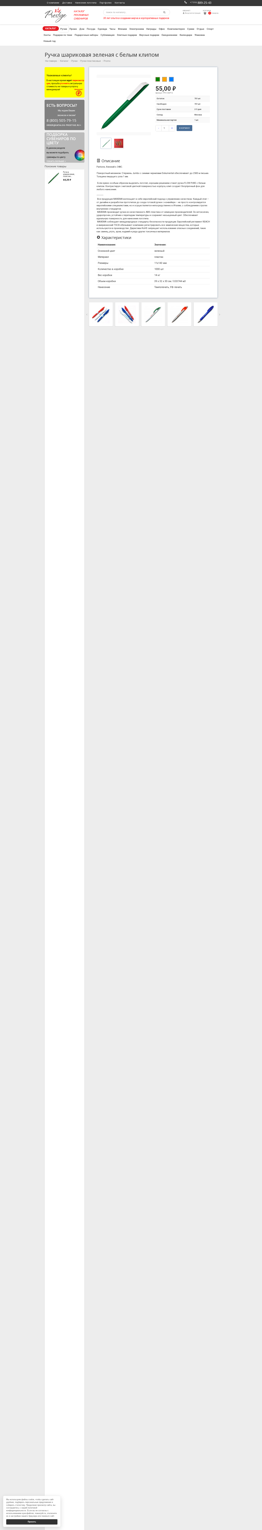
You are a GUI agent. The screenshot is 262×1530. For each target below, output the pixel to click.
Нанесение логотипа (85, 2)
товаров (210, 12)
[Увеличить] (101, 314)
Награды (151, 29)
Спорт (210, 29)
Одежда (102, 29)
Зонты (47, 35)
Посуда (91, 29)
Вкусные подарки (149, 35)
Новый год (50, 41)
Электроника (136, 29)
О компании (53, 2)
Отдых (200, 29)
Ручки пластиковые (90, 61)
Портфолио (105, 2)
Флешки (122, 29)
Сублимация (107, 35)
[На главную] (56, 15)
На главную (51, 61)
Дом (81, 29)
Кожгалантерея (176, 29)
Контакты (120, 2)
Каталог (50, 28)
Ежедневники (169, 35)
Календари (186, 35)
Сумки (190, 29)
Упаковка (200, 35)
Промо (73, 29)
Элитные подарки (127, 35)
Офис (162, 29)
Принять (32, 1522)
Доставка (67, 2)
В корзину (184, 128)
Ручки (63, 29)
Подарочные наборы (86, 35)
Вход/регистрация (191, 12)
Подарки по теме (62, 35)
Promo (107, 61)
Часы (112, 29)
